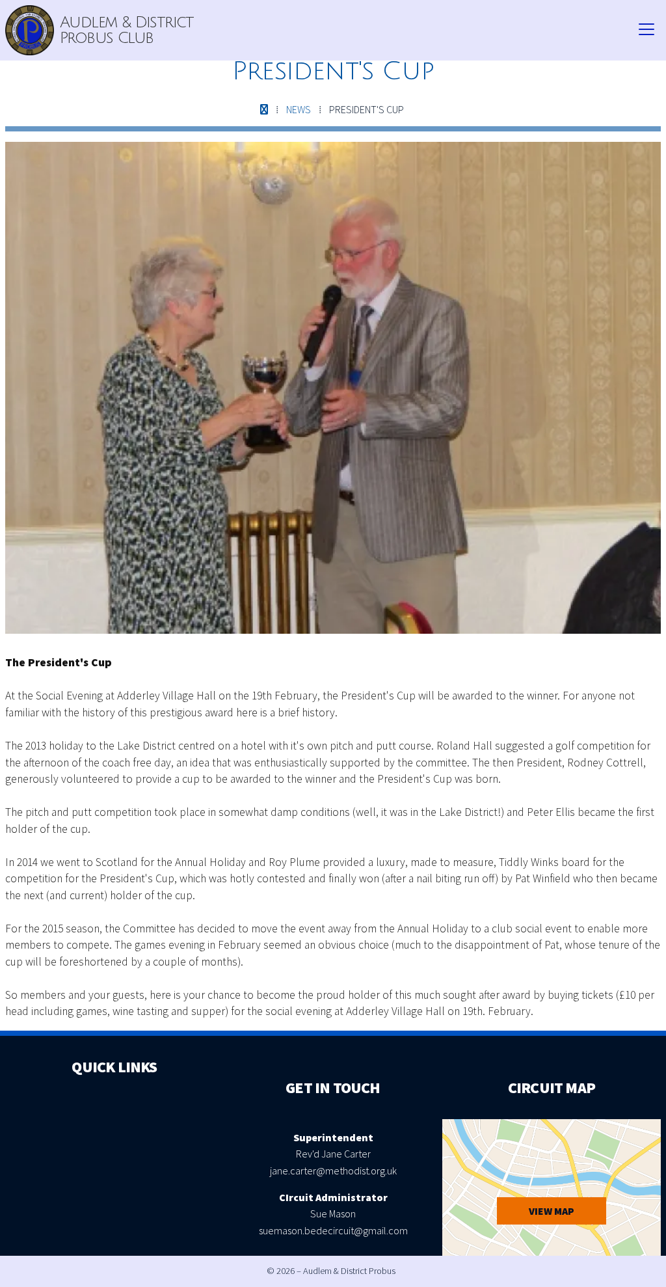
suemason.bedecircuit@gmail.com (333, 1230)
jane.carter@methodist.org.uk (333, 1170)
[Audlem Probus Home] (29, 30)
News (298, 109)
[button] (646, 30)
